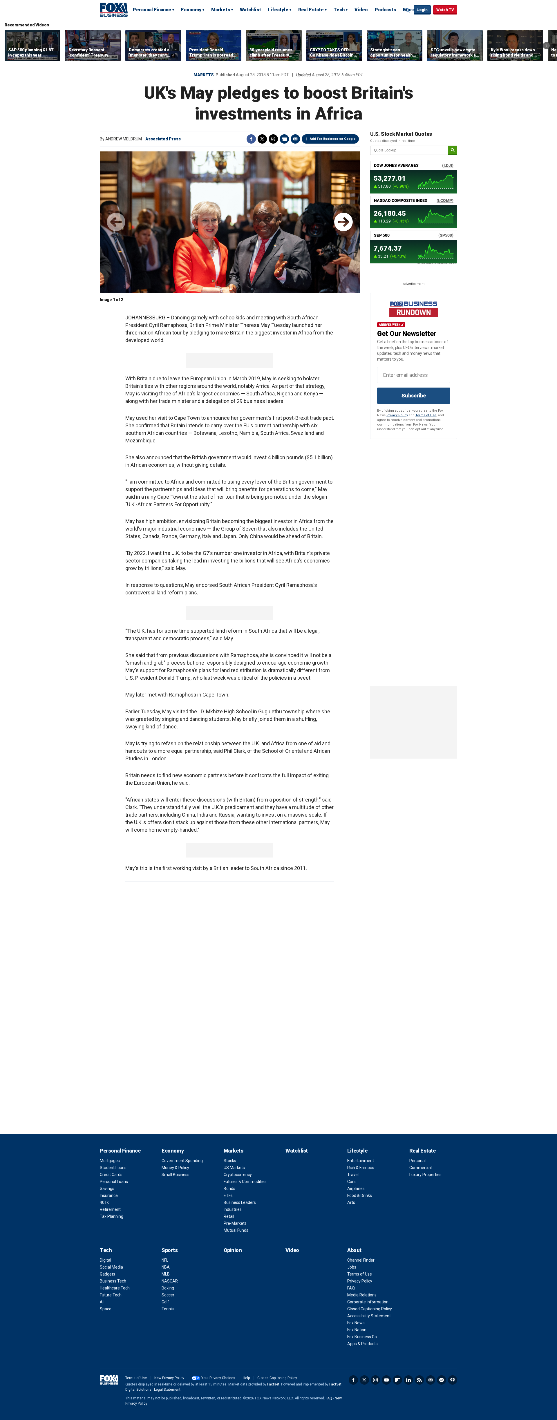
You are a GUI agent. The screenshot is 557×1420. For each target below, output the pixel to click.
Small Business (175, 1174)
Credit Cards (111, 1174)
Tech (339, 9)
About (354, 1250)
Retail (229, 1216)
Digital (105, 1260)
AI (102, 1302)
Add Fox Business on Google (332, 139)
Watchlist (250, 9)
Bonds (229, 1188)
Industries (233, 1209)
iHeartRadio (452, 1380)
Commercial (420, 1167)
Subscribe (414, 395)
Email (295, 139)
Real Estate (311, 9)
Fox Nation (356, 1329)
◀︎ (116, 222)
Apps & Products (362, 1343)
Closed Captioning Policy (369, 1309)
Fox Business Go (362, 1336)
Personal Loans (114, 1181)
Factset (273, 1384)
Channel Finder (361, 1260)
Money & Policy (175, 1167)
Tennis (168, 1309)
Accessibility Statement (369, 1316)
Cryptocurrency (238, 1174)
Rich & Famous (360, 1167)
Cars (351, 1181)
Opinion (233, 1250)
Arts (351, 1202)
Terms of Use (425, 415)
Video (361, 9)
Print (284, 139)
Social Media (111, 1267)
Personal (417, 1160)
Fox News (356, 1322)
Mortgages (110, 1160)
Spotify (441, 1380)
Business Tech (113, 1281)
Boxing (168, 1288)
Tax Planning (111, 1216)
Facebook (251, 139)
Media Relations (362, 1295)
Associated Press (163, 139)
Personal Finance (152, 9)
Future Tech (111, 1295)
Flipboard (397, 1380)
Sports (170, 1250)
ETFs (228, 1195)
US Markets (234, 1167)
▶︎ (343, 222)
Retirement (110, 1209)
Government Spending (182, 1160)
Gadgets (107, 1274)
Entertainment (360, 1160)
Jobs (351, 1267)
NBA (166, 1267)
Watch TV (445, 10)
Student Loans (113, 1167)
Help (246, 1378)
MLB (166, 1274)
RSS (419, 1380)
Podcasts (385, 9)
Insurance (109, 1195)
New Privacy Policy (169, 1378)
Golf (165, 1302)
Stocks (230, 1160)
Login (422, 10)
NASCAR (170, 1281)
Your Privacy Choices (218, 1378)
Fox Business (114, 9)
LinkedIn (408, 1380)
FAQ (351, 1288)
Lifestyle (278, 9)
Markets (220, 9)
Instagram (375, 1380)
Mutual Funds (236, 1230)
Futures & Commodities (245, 1181)
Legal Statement (167, 1390)
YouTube (386, 1380)
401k (104, 1202)
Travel (353, 1174)
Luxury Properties (425, 1174)
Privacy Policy (397, 415)
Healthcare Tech (115, 1288)
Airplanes (356, 1188)
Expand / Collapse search (407, 10)
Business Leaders (240, 1202)
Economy (191, 9)
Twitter (262, 139)
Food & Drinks (359, 1195)
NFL (165, 1260)
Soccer (168, 1295)
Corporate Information (367, 1302)
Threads (273, 139)
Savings (107, 1188)
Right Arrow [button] (546, 45)
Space (105, 1309)
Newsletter (430, 1380)
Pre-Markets (235, 1223)
